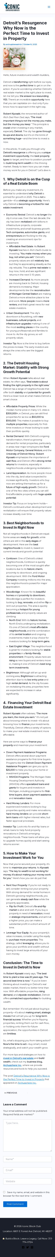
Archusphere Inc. (27, 1083)
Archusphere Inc (12, 1065)
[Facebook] (23, 1247)
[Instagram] (32, 1247)
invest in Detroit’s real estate (18, 1058)
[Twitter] (27, 1247)
